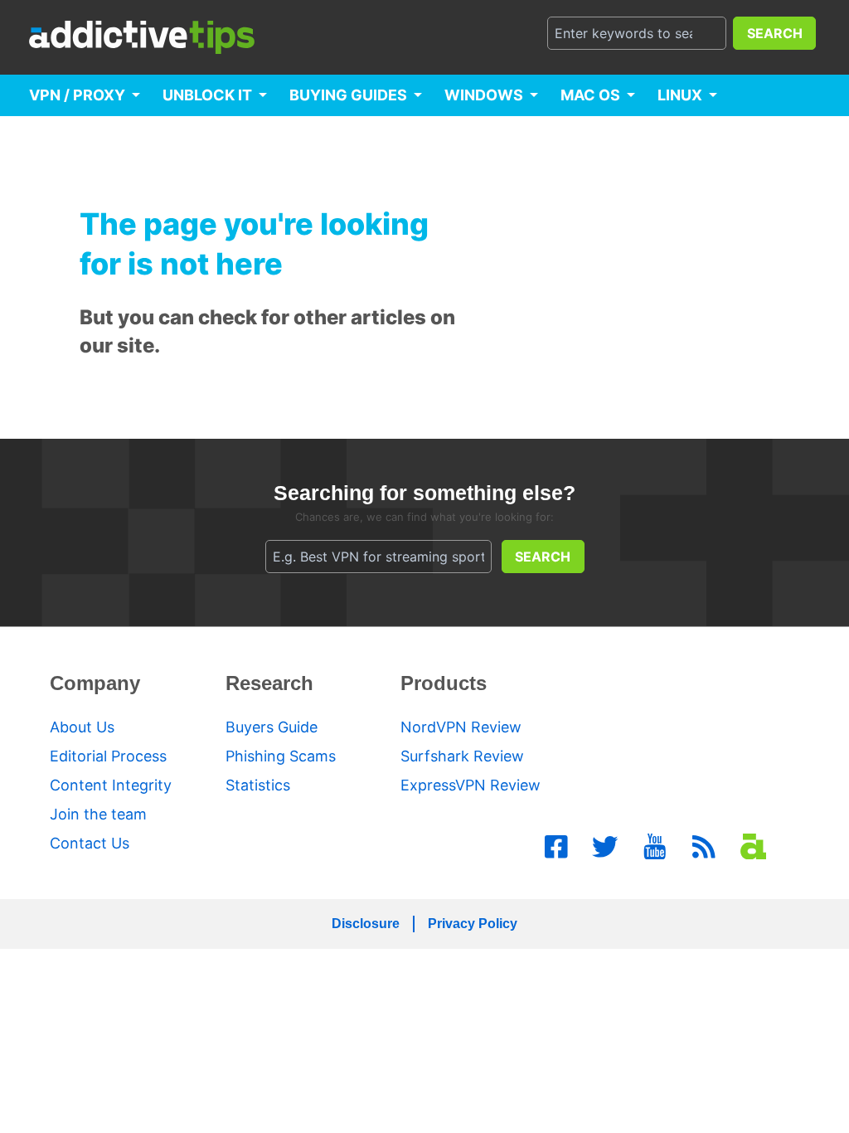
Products (443, 683)
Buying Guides (348, 95)
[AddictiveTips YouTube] (655, 847)
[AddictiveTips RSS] (704, 847)
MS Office (69, 136)
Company (95, 683)
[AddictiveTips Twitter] (605, 847)
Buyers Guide (272, 727)
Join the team (98, 814)
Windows (483, 95)
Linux (679, 95)
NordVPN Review (461, 727)
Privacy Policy (472, 924)
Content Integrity (111, 785)
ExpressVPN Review (470, 785)
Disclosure (366, 924)
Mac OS (590, 95)
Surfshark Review (462, 756)
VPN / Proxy (77, 95)
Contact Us (89, 843)
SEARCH (775, 33)
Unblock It (207, 95)
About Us (82, 727)
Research (269, 683)
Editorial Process (108, 756)
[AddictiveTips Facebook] (556, 847)
